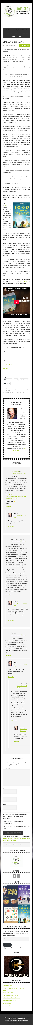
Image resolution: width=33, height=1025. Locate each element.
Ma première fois (7, 1003)
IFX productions (24, 281)
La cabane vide (7, 1006)
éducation (18, 392)
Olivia (5, 205)
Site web (5, 804)
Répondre (8, 506)
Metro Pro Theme (18, 1020)
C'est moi (12, 389)
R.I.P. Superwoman (8, 364)
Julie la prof (6, 390)
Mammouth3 (22, 1018)
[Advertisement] (18, 23)
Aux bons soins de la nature (10, 995)
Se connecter (23, 1022)
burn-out (12, 392)
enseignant (25, 392)
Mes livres (5, 368)
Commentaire (7, 768)
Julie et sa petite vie (21, 389)
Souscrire (7, 945)
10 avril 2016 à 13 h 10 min (18, 473)
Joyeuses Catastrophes (16, 10)
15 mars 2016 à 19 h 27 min (18, 635)
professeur (16, 394)
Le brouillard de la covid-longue (11, 998)
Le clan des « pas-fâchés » (10, 1000)
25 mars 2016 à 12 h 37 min (18, 541)
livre (11, 394)
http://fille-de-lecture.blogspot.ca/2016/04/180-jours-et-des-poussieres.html (16, 496)
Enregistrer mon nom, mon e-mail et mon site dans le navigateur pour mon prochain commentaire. (15, 816)
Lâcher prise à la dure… (9, 993)
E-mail (5, 796)
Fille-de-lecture (15, 471)
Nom (4, 788)
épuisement (6, 394)
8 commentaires (24, 45)
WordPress (16, 1022)
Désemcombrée (7, 985)
